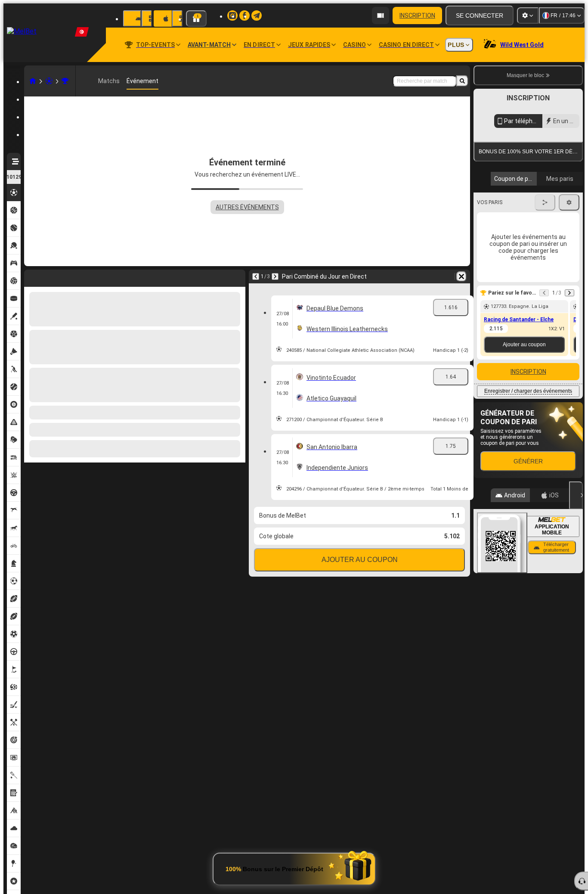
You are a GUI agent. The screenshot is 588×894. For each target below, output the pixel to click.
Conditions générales (523, 204)
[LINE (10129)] (33, 81)
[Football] (49, 81)
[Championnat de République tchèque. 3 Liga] (65, 81)
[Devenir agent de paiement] (380, 15)
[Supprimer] (461, 276)
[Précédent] (255, 276)
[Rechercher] (462, 81)
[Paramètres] (527, 15)
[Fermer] (576, 574)
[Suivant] (275, 276)
